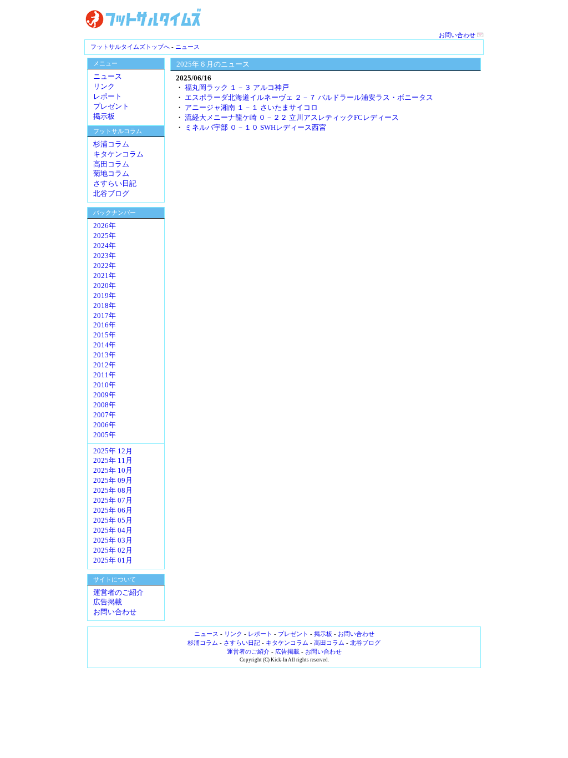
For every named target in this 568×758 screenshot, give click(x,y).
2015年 (104, 335)
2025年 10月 (113, 470)
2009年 (104, 395)
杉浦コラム (111, 144)
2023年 (104, 256)
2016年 (104, 325)
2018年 (104, 306)
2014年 (104, 345)
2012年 (104, 365)
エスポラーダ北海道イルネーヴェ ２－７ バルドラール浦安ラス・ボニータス (309, 97)
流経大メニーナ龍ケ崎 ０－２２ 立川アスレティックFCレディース (292, 117)
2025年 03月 (113, 540)
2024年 (104, 246)
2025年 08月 (113, 490)
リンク (104, 86)
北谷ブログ (111, 194)
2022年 (104, 266)
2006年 (104, 425)
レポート (107, 96)
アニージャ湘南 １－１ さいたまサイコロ (251, 107)
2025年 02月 (113, 550)
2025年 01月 (113, 560)
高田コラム (111, 164)
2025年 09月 (113, 480)
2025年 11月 (113, 460)
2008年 (104, 405)
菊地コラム (111, 174)
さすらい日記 (114, 184)
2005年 (104, 435)
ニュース (187, 46)
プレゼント (111, 106)
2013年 (104, 355)
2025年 (104, 236)
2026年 (104, 226)
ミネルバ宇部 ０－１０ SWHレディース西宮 (255, 127)
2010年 (104, 385)
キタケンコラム (118, 154)
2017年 (104, 316)
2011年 (104, 375)
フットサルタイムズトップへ (130, 46)
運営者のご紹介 (118, 593)
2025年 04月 (113, 530)
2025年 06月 (113, 510)
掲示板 (104, 116)
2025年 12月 (113, 451)
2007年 (104, 415)
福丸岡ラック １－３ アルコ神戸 (237, 87)
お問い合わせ (458, 35)
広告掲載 (107, 602)
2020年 (104, 286)
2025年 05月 (113, 520)
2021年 (104, 276)
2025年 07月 (113, 500)
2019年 (104, 296)
